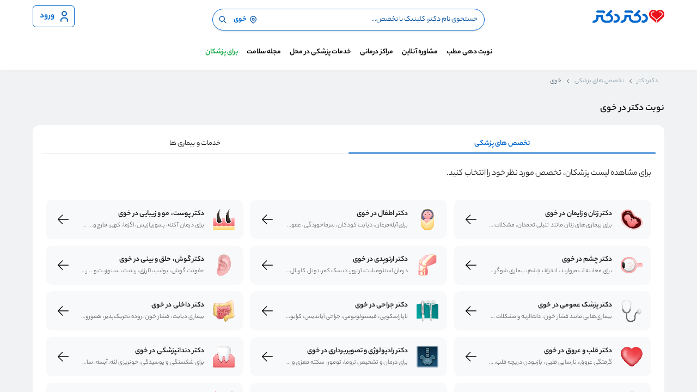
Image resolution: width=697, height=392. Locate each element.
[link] (632, 219)
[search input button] (222, 19)
